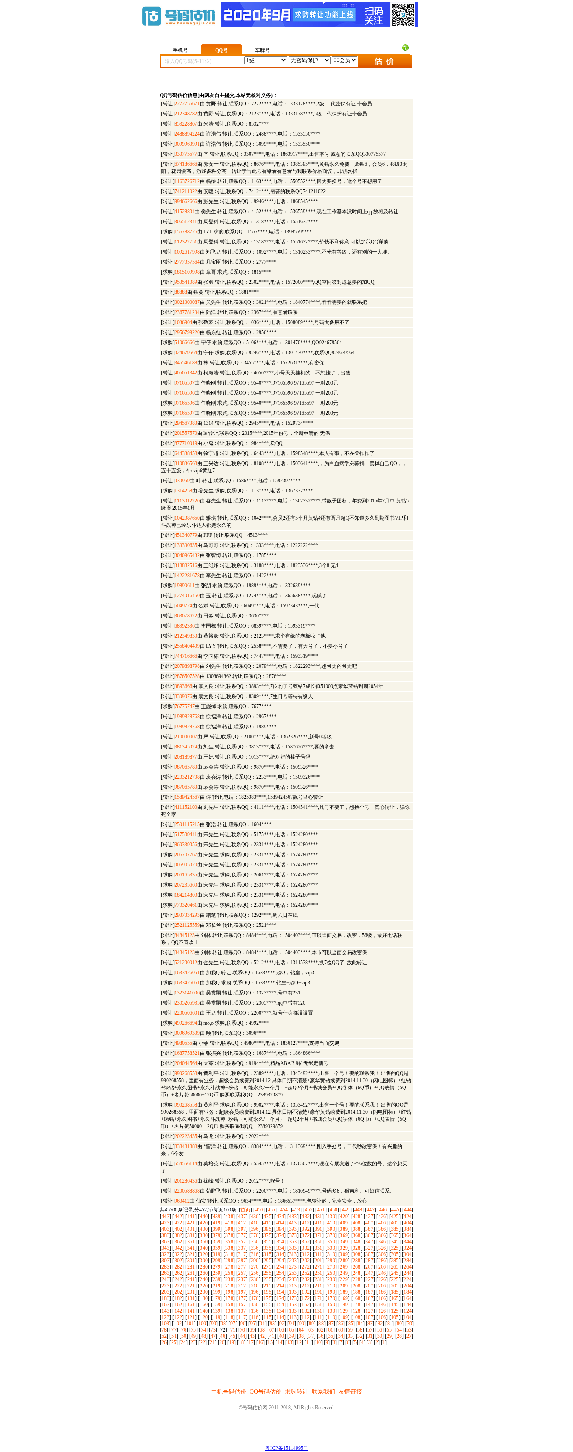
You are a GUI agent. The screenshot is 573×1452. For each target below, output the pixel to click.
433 (293, 1216)
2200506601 (187, 1013)
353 (293, 1242)
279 (217, 1267)
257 (242, 1273)
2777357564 (187, 262)
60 (340, 1330)
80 (399, 1323)
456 (259, 1210)
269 (344, 1267)
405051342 (186, 373)
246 (382, 1273)
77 (173, 1330)
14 (279, 1342)
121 (191, 1317)
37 (310, 1336)
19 (231, 1342)
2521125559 (187, 925)
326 (382, 1248)
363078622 (186, 616)
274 (280, 1267)
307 (369, 1254)
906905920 (186, 865)
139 (217, 1311)
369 (344, 1235)
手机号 (180, 50)
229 (344, 1279)
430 (331, 1216)
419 (217, 1223)
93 (272, 1323)
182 (178, 1298)
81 (389, 1323)
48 (203, 1336)
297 (242, 1261)
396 (255, 1229)
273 (293, 1267)
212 (306, 1286)
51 (173, 1336)
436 (255, 1216)
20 (221, 1342)
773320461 (186, 905)
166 (382, 1298)
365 (395, 1235)
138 (229, 1311)
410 (331, 1223)
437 (242, 1216)
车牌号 (262, 50)
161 (191, 1305)
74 (203, 1330)
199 (217, 1292)
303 (165, 1261)
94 (262, 1323)
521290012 (186, 962)
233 (293, 1279)
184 (408, 1292)
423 (165, 1223)
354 (280, 1242)
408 (357, 1223)
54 (399, 1330)
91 (291, 1323)
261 (191, 1273)
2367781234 (187, 312)
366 (382, 1235)
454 (284, 1210)
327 (369, 1248)
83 (369, 1323)
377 (242, 1235)
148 (357, 1305)
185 (395, 1292)
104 (408, 1317)
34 (340, 1336)
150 (331, 1305)
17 (250, 1342)
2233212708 (187, 777)
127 (369, 1311)
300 (204, 1261)
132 (306, 1311)
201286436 (186, 1181)
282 (178, 1267)
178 (229, 1298)
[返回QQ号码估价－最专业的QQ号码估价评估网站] (178, 30)
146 (382, 1305)
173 (293, 1298)
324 (408, 1248)
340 (204, 1248)
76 (183, 1330)
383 (165, 1235)
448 (358, 1210)
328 (357, 1248)
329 (344, 1248)
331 (319, 1248)
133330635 (186, 545)
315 (267, 1254)
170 (331, 1298)
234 (280, 1279)
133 (293, 1311)
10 (318, 1342)
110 (331, 1317)
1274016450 (187, 596)
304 (408, 1254)
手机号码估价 (228, 1392)
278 (229, 1267)
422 (178, 1223)
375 (267, 1235)
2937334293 (187, 915)
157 (242, 1305)
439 (217, 1216)
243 (165, 1279)
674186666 (186, 164)
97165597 (185, 383)
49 (193, 1336)
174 (280, 1298)
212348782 (186, 114)
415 (267, 1223)
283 (165, 1267)
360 (204, 1242)
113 (293, 1317)
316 (255, 1254)
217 (242, 1286)
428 (357, 1216)
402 (178, 1229)
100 (202, 1323)
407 (369, 1223)
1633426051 (187, 973)
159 (217, 1305)
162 (178, 1305)
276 (255, 1267)
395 (267, 1229)
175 (267, 1298)
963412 (182, 1201)
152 (306, 1305)
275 (267, 1267)
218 (229, 1286)
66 (281, 1330)
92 (281, 1323)
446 (383, 1210)
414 (280, 1223)
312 (306, 1254)
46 (222, 1336)
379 (217, 1235)
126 (382, 1311)
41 (271, 1336)
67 (271, 1330)
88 (320, 1323)
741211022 (186, 191)
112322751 (186, 242)
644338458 (186, 453)
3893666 (183, 686)
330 (331, 1248)
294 (280, 1261)
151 (319, 1305)
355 (267, 1242)
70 (242, 1330)
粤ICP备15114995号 (286, 1448)
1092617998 (187, 252)
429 (344, 1216)
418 (229, 1223)
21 (212, 1342)
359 (217, 1242)
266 (382, 1267)
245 (395, 1273)
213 (293, 1286)
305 (395, 1254)
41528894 (185, 212)
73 (213, 1330)
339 (217, 1248)
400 (204, 1229)
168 (357, 1298)
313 (293, 1254)
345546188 (186, 363)
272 (306, 1267)
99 (213, 1323)
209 (344, 1286)
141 (191, 1311)
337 (242, 1248)
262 (178, 1273)
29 (389, 1336)
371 (319, 1235)
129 (344, 1311)
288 (357, 1261)
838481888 (186, 1146)
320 (204, 1254)
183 (165, 1298)
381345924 (186, 747)
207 (369, 1286)
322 (178, 1254)
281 (191, 1267)
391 (319, 1229)
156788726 (186, 232)
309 (344, 1254)
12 (299, 1342)
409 (344, 1223)
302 (178, 1261)
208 (357, 1286)
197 (242, 1292)
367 (369, 1235)
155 (267, 1305)
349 (344, 1242)
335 (267, 1248)
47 (213, 1336)
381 (191, 1235)
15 (270, 1342)
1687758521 (187, 1053)
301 (191, 1261)
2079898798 (187, 666)
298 (229, 1261)
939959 (182, 481)
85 (350, 1323)
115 (267, 1317)
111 (319, 1317)
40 (281, 1336)
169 (344, 1298)
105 (395, 1317)
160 (204, 1305)
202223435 (186, 1136)
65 (291, 1330)
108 (357, 1317)
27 (409, 1336)
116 (255, 1317)
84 (360, 1323)
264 (408, 1267)
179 (217, 1298)
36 (320, 1336)
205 (395, 1286)
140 (204, 1311)
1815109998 (187, 272)
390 (331, 1229)
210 (331, 1286)
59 (350, 1330)
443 (165, 1216)
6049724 (183, 606)
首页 (245, 1210)
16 (260, 1342)
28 (399, 1336)
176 (255, 1298)
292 (306, 1261)
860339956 (186, 845)
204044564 (186, 1063)
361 (191, 1242)
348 (357, 1242)
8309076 (183, 696)
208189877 (186, 757)
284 (408, 1261)
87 (330, 1323)
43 (252, 1336)
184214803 (186, 895)
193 (293, 1292)
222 (178, 1286)
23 (192, 1342)
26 (164, 1342)
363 (165, 1242)
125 (395, 1311)
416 (255, 1223)
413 (293, 1223)
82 (380, 1323)
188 (357, 1292)
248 (357, 1273)
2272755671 (187, 104)
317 (242, 1254)
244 (408, 1273)
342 (178, 1248)
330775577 (186, 154)
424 (408, 1216)
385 (395, 1229)
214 (280, 1286)
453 (296, 1210)
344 (408, 1242)
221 (191, 1286)
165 (395, 1298)
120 (204, 1317)
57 (369, 1330)
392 (306, 1229)
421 (191, 1223)
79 (409, 1323)
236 (255, 1279)
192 (306, 1292)
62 (320, 1330)
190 (331, 1292)
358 (229, 1242)
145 (395, 1305)
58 (359, 1330)
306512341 (186, 222)
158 (229, 1305)
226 (382, 1279)
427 (369, 1216)
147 (369, 1305)
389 (344, 1229)
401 (191, 1229)
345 (395, 1242)
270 (331, 1267)
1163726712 (187, 181)
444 (408, 1210)
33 (350, 1336)
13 (289, 1342)
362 (178, 1242)
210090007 (186, 737)
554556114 (186, 1164)
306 (382, 1254)
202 (178, 1292)
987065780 (186, 767)
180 (204, 1298)
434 (280, 1216)
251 (319, 1273)
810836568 (186, 463)
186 (382, 1292)
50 (183, 1336)
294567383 (186, 423)
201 (191, 1292)
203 (165, 1292)
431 (319, 1216)
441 (191, 1216)
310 (331, 1254)
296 (255, 1261)
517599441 (186, 834)
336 (255, 1248)
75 (193, 1330)
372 (306, 1235)
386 (382, 1229)
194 (280, 1292)
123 (165, 1317)
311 (319, 1254)
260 (204, 1273)
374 (280, 1235)
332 (306, 1248)
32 (359, 1336)
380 (204, 1235)
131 (319, 1311)
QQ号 (221, 50)
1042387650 (187, 518)
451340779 (186, 535)
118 (229, 1317)
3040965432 (187, 555)
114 (280, 1317)
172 (306, 1298)
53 (409, 1330)
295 (267, 1261)
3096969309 (187, 1033)
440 (204, 1216)
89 (311, 1323)
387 (369, 1229)
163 (165, 1305)
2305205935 (187, 1003)
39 (291, 1336)
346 (382, 1242)
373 (293, 1235)
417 (242, 1223)
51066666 (185, 342)
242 (178, 1279)
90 (301, 1323)
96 (242, 1323)
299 (217, 1261)
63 (310, 1330)
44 (242, 1336)
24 (183, 1342)
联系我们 (323, 1392)
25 (173, 1342)
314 (280, 1254)
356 (255, 1242)
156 (255, 1305)
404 (408, 1223)
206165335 (186, 875)
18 (241, 1342)
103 (165, 1323)
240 (204, 1279)
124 (408, 1311)
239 (217, 1279)
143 (165, 1311)
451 (321, 1210)
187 (369, 1292)
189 (344, 1292)
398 (229, 1229)
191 (319, 1292)
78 (164, 1330)
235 (267, 1279)
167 (369, 1298)
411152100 (186, 807)
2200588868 (187, 1191)
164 (408, 1298)
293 (293, 1261)
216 (255, 1286)
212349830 (186, 636)
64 (301, 1330)
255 (267, 1273)
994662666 (186, 201)
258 (229, 1273)
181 (191, 1298)
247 (369, 1273)
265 (395, 1267)
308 (357, 1254)
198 (229, 1292)
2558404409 (187, 646)
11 (308, 1342)
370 (331, 1235)
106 (382, 1317)
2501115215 (187, 824)
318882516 (186, 565)
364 (408, 1235)
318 (229, 1254)
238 (229, 1279)
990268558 (186, 1073)
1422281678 (187, 575)
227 (369, 1279)
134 (280, 1311)
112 (306, 1317)
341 (191, 1248)
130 (331, 1311)
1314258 (183, 491)
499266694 (186, 1023)
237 (242, 1279)
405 (395, 1223)
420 (204, 1223)
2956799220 (187, 332)
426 (382, 1216)
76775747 (185, 706)
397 (242, 1229)
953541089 (186, 282)
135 (267, 1311)
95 (252, 1323)
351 (319, 1242)
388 (357, 1229)
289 (344, 1261)
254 (280, 1273)
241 (191, 1279)
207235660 (186, 885)
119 (217, 1317)
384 (408, 1229)
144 (408, 1305)
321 (191, 1254)
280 (204, 1267)
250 (331, 1273)
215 (267, 1286)
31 (369, 1336)
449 (345, 1210)
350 (331, 1242)
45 (232, 1336)
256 (255, 1273)
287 (369, 1261)
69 (252, 1330)
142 (178, 1311)
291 (319, 1261)
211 (319, 1286)
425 (395, 1216)
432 (306, 1216)
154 (280, 1305)
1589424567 (187, 797)
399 (217, 1229)
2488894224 (187, 134)
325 (395, 1248)
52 (164, 1336)
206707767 (186, 855)
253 (293, 1273)
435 (267, 1216)
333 (293, 1248)
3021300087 (187, 302)
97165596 (185, 393)
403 (165, 1229)
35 (330, 1336)
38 (301, 1336)
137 (242, 1311)
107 (369, 1317)
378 (229, 1235)
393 (293, 1229)
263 (165, 1273)
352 (306, 1242)
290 (331, 1261)
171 (319, 1298)
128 (357, 1311)
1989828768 (187, 716)
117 (242, 1317)
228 (357, 1279)
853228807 (186, 124)
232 (306, 1279)
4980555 (183, 1043)
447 (370, 1210)
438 (229, 1216)
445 (395, 1210)
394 (280, 1229)
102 (177, 1323)
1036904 (183, 322)
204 (408, 1286)
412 (306, 1223)
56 (379, 1330)
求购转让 (296, 1392)
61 (330, 1330)
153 (293, 1305)
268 (357, 1267)
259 (217, 1273)
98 (223, 1323)
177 (242, 1298)
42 (262, 1336)
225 (395, 1279)
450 (333, 1210)
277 (242, 1267)
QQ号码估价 (265, 1392)
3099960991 (187, 144)
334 (280, 1248)
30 (379, 1336)
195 (267, 1292)
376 (255, 1235)
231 (319, 1279)
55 (389, 1330)
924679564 (186, 353)
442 (178, 1216)
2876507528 (187, 676)
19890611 (185, 586)
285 (395, 1261)
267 (369, 1267)
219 (217, 1286)
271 (319, 1267)
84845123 (185, 935)
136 (255, 1311)
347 (369, 1242)
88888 (181, 292)
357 (242, 1242)
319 (217, 1254)
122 (178, 1317)
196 (255, 1292)
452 (309, 1210)
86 (340, 1323)
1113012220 (187, 501)
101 (190, 1323)
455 (271, 1210)
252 (306, 1273)
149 (344, 1305)
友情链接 (350, 1392)
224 (408, 1279)
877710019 (186, 443)
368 (357, 1235)
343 (165, 1248)
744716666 (186, 656)
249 (344, 1273)
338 (229, 1248)
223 (165, 1286)
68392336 (185, 626)
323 (165, 1254)
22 (202, 1342)
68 (262, 1330)
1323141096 (187, 993)
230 (331, 1279)
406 (382, 1223)
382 (178, 1235)
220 (204, 1286)
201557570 (186, 433)
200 (204, 1292)
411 (319, 1223)
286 (382, 1261)
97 (232, 1323)
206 (382, 1286)
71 (232, 1330)
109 (344, 1317)
